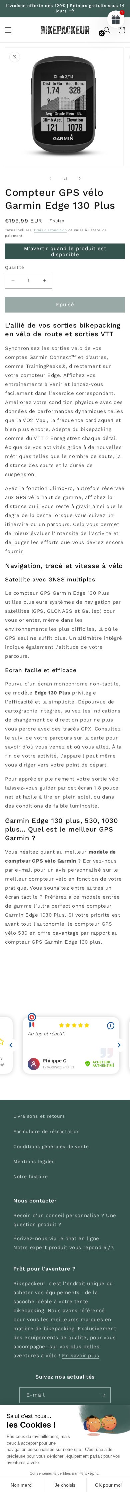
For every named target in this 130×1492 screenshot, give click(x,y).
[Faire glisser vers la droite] (79, 178)
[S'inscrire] (103, 1395)
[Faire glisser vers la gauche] (50, 178)
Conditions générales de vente (51, 1146)
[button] (8, 30)
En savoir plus (80, 1356)
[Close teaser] (101, 33)
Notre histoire (30, 1176)
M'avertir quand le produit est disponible (65, 251)
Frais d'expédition (50, 230)
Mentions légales (34, 1161)
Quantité (14, 267)
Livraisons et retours (39, 1116)
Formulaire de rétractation (46, 1131)
